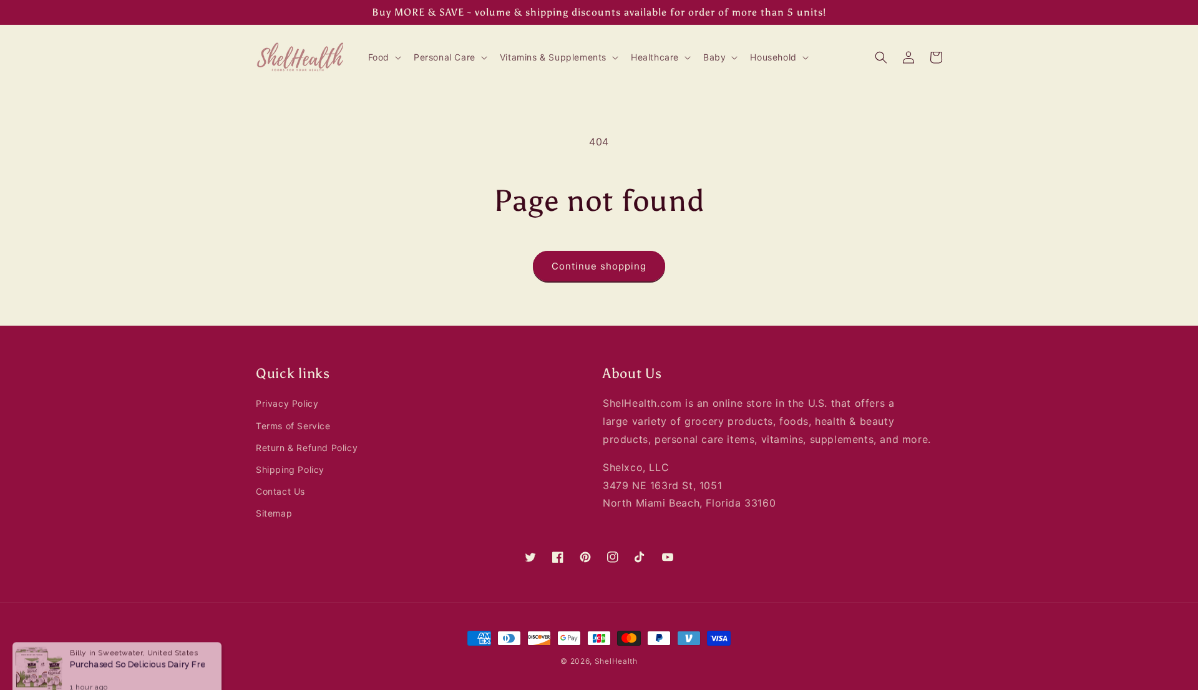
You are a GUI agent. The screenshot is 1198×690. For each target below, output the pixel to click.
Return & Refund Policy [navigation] (307, 447)
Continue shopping (599, 266)
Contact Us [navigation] (280, 491)
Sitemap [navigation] (274, 513)
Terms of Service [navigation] (293, 425)
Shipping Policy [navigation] (290, 469)
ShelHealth (616, 661)
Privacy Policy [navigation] (287, 403)
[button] (383, 57)
